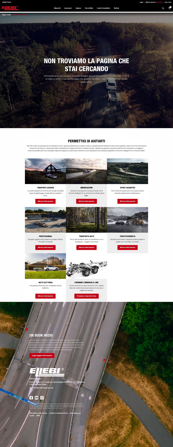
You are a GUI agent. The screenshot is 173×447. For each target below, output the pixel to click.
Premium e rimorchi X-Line (86, 296)
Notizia (116, 8)
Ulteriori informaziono (86, 201)
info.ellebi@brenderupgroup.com (41, 388)
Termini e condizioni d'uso (58, 413)
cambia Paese (6, 2)
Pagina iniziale (6, 15)
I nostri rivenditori (103, 8)
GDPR (38, 415)
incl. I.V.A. (159, 2)
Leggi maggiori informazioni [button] (42, 355)
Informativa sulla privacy (38, 413)
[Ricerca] (163, 8)
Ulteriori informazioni (45, 201)
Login (141, 2)
